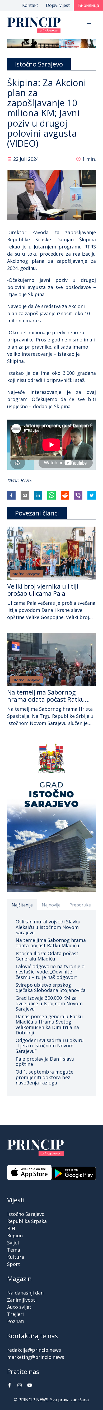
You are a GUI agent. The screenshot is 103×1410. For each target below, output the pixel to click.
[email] (25, 495)
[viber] (78, 495)
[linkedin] (38, 495)
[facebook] (11, 495)
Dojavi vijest (58, 5)
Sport (13, 1264)
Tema (13, 1250)
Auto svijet (19, 1307)
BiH (11, 1228)
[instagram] (19, 1385)
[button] (88, 25)
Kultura (15, 1257)
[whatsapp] (51, 495)
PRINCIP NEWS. (33, 1400)
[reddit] (65, 495)
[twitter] (91, 495)
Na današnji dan (25, 1292)
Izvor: (13, 480)
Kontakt (30, 5)
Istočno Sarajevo (26, 573)
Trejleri (15, 1314)
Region (15, 1235)
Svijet (13, 1242)
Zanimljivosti (21, 1300)
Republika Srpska (27, 1221)
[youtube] (29, 1385)
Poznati (15, 1321)
